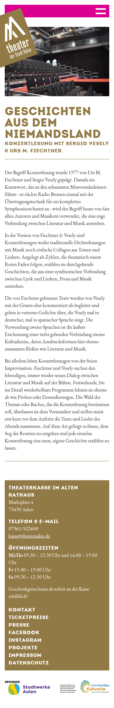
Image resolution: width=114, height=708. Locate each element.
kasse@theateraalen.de (29, 536)
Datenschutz (29, 663)
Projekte (23, 648)
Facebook (24, 632)
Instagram (25, 640)
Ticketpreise (29, 617)
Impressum (25, 655)
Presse (19, 625)
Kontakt (22, 610)
